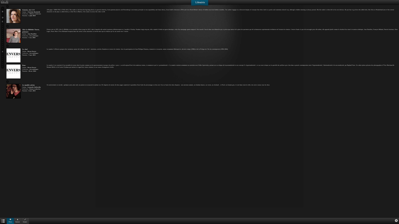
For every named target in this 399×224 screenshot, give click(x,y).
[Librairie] (199, 3)
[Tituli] (4, 1)
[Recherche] (397, 2)
